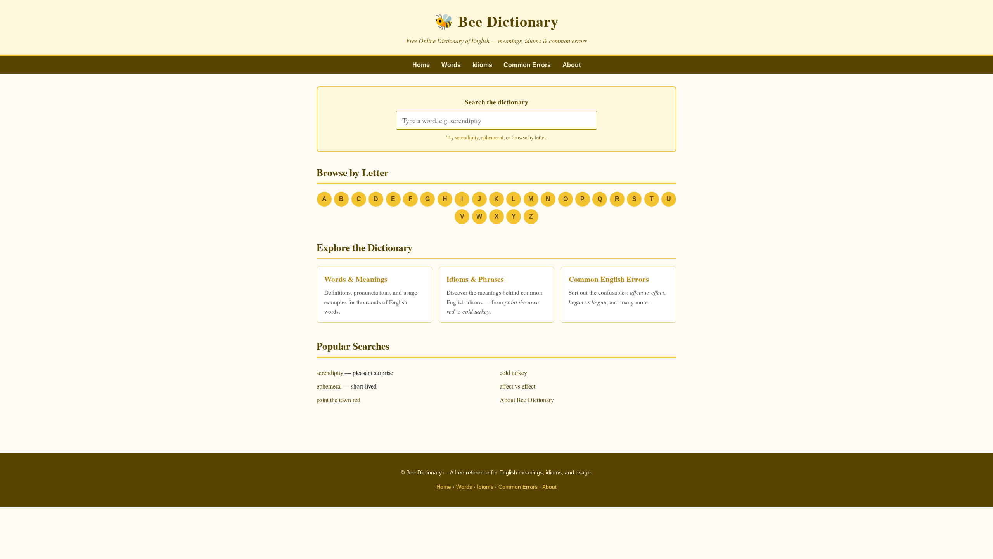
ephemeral (492, 137)
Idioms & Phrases (474, 279)
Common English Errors (609, 279)
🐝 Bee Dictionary (497, 21)
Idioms (482, 65)
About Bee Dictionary (527, 400)
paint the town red (338, 400)
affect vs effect (517, 386)
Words (451, 65)
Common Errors (527, 65)
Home (421, 65)
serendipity (467, 137)
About (571, 65)
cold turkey (513, 372)
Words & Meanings (355, 279)
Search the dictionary (496, 102)
